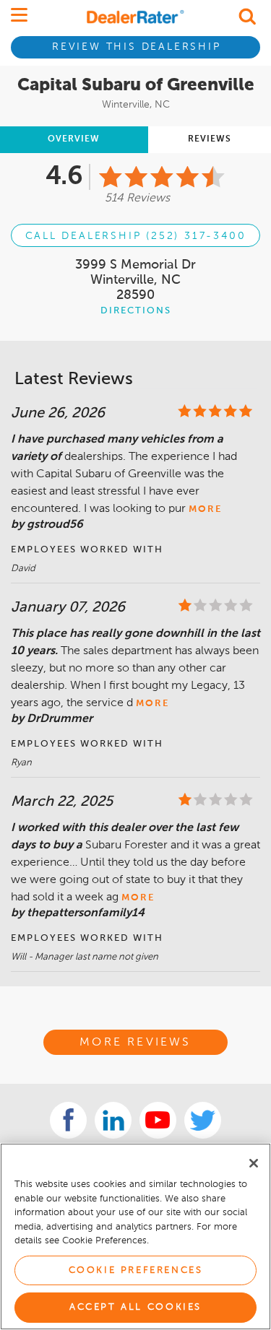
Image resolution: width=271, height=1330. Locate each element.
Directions (135, 311)
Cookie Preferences (136, 1270)
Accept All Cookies (135, 1307)
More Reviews (135, 1042)
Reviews (209, 139)
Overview (74, 139)
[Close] (254, 1163)
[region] (135, 1236)
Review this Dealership (136, 47)
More (205, 509)
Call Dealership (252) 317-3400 (135, 236)
